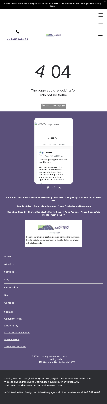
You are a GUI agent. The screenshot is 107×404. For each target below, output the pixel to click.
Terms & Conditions (15, 346)
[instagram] (53, 188)
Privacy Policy (11, 339)
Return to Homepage (53, 105)
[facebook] (48, 188)
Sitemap (9, 311)
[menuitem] (53, 256)
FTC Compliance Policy (17, 332)
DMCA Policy (11, 325)
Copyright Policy (13, 318)
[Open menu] (101, 15)
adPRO (52, 138)
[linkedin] (59, 188)
